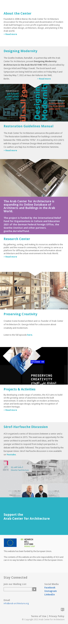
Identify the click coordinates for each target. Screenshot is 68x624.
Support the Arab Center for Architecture (27, 517)
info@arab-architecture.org (16, 603)
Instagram (50, 591)
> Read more (10, 34)
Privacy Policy (56, 616)
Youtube (11, 454)
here (29, 335)
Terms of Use (38, 616)
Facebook (49, 587)
